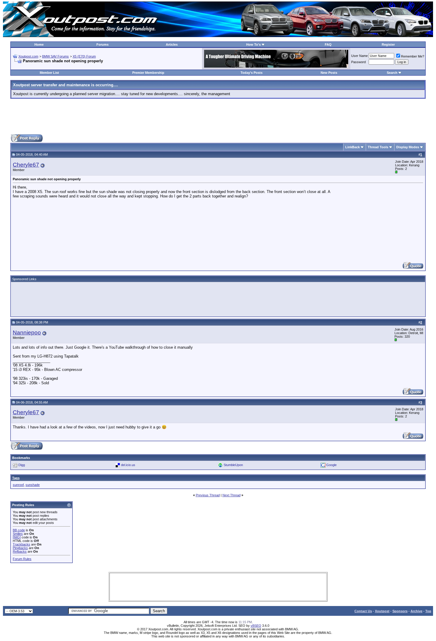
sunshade (33, 485)
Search (392, 72)
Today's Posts (251, 72)
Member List (49, 72)
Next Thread (231, 495)
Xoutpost (382, 611)
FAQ (328, 44)
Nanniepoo (27, 332)
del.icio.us (128, 465)
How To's (253, 44)
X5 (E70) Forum (84, 56)
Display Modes (407, 147)
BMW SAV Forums (55, 56)
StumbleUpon (233, 465)
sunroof (18, 485)
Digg (21, 465)
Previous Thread (208, 495)
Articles (172, 44)
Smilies (18, 533)
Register (388, 44)
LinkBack (352, 147)
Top (428, 611)
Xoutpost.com (28, 56)
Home (39, 44)
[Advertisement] (218, 116)
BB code (19, 530)
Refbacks (20, 551)
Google (331, 465)
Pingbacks (20, 548)
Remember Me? (412, 56)
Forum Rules (22, 559)
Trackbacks (21, 544)
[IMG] (17, 537)
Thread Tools (378, 147)
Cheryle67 (26, 165)
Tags (16, 478)
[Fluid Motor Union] (276, 66)
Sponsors (400, 611)
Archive (416, 611)
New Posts (329, 72)
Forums (102, 44)
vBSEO (256, 625)
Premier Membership (148, 72)
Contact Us (363, 611)
